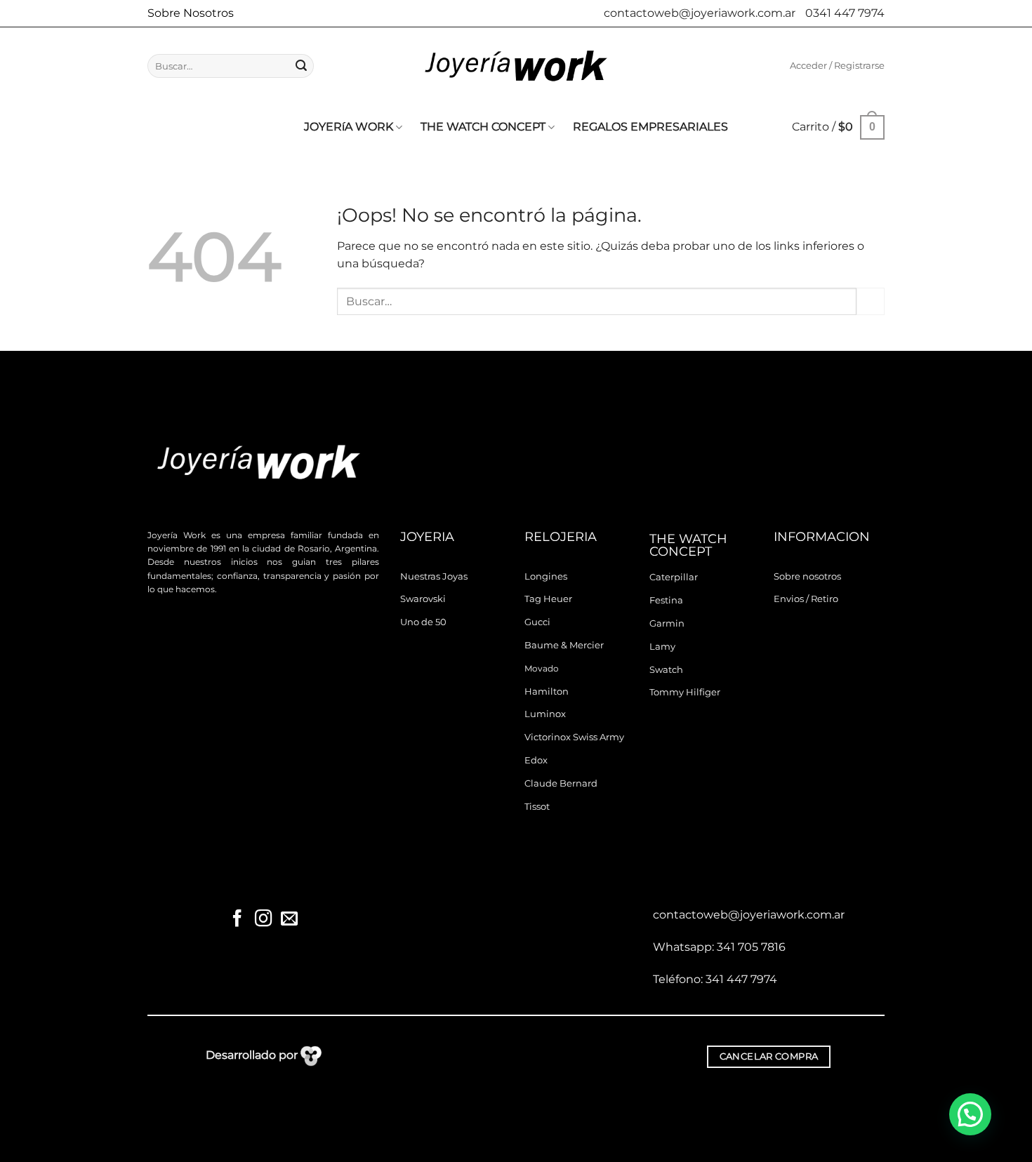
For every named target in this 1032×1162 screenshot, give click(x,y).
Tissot (537, 806)
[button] (837, 66)
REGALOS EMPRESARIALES (650, 126)
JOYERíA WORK (348, 126)
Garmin (666, 623)
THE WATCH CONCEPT (483, 126)
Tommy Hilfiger (684, 692)
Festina (666, 600)
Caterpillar (673, 577)
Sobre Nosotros (190, 13)
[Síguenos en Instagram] (263, 919)
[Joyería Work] (516, 66)
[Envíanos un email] (288, 919)
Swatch (666, 670)
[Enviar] (301, 66)
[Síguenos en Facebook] (237, 919)
